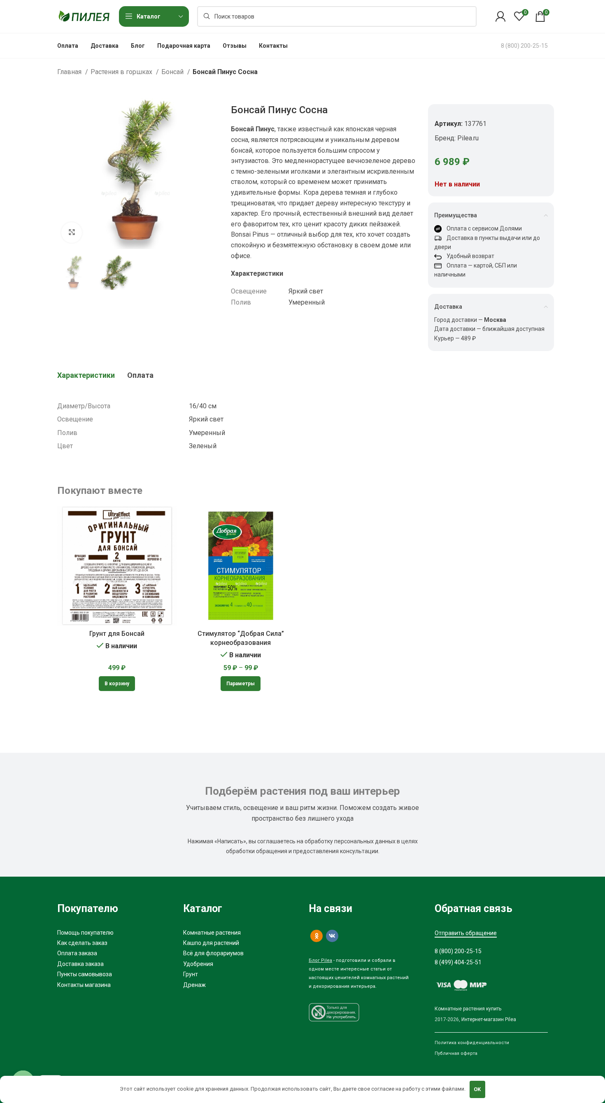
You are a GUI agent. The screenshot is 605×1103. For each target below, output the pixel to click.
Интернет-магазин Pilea (488, 1019)
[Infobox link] (524, 45)
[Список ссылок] (114, 932)
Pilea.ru (468, 138)
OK (477, 1089)
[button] (117, 683)
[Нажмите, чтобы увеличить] (71, 232)
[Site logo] (84, 16)
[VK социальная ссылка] (332, 936)
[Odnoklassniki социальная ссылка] (316, 936)
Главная (70, 72)
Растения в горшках (122, 72)
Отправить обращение (466, 933)
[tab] (86, 375)
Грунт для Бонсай (116, 634)
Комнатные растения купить (468, 1009)
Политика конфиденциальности (472, 1042)
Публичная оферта (456, 1053)
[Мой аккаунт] (500, 16)
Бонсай (173, 72)
